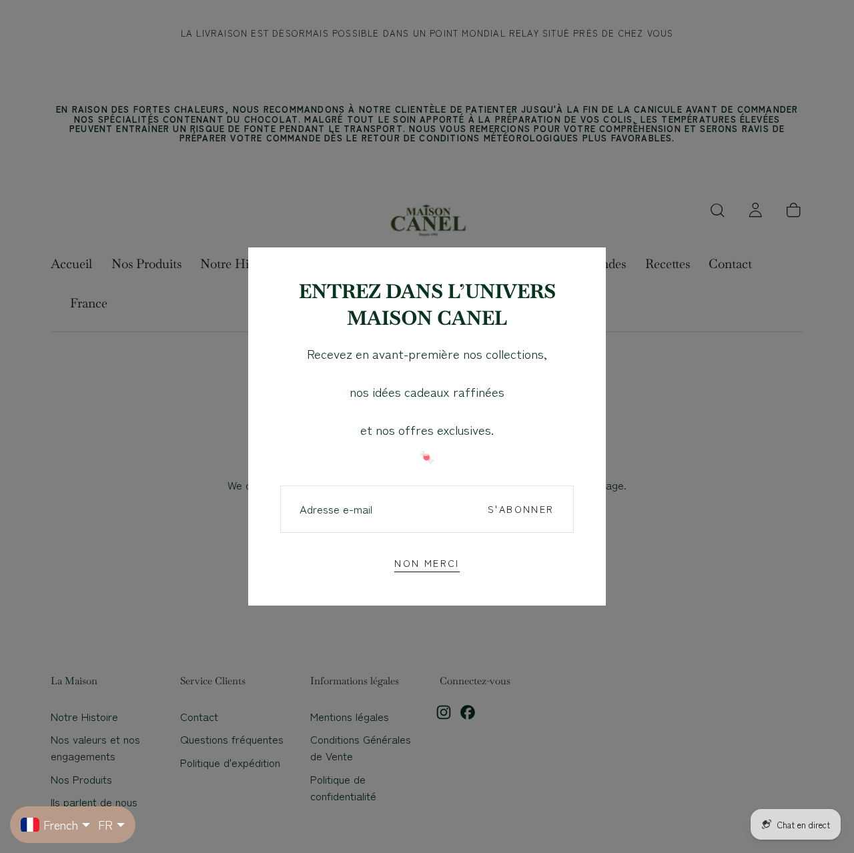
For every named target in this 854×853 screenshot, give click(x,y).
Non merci (426, 563)
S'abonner (521, 509)
